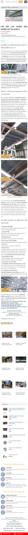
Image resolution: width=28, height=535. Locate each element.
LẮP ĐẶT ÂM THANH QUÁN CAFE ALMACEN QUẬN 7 (11, 304)
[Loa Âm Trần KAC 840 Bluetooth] (5, 452)
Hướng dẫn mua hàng (8, 528)
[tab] (3, 41)
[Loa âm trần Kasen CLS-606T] (5, 444)
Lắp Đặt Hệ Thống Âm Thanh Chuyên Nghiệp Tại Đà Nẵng (20, 344)
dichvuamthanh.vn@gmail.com (15, 315)
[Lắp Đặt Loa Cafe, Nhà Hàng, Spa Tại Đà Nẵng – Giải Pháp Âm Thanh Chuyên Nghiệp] (5, 410)
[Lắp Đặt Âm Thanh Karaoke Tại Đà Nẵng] (5, 438)
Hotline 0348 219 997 (19, 530)
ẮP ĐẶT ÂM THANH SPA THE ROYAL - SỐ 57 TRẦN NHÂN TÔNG (14, 307)
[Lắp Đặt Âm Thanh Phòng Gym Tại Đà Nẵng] (5, 430)
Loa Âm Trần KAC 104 (13, 454)
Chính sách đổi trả (7, 530)
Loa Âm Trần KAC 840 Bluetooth (15, 447)
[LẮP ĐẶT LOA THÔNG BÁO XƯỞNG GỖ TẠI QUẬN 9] (14, 21)
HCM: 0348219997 (6, 533)
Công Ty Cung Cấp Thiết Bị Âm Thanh (14, 526)
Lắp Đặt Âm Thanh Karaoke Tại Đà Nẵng (6, 393)
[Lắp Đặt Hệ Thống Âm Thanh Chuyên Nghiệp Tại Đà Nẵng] (5, 418)
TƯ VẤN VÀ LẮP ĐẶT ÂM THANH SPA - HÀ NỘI (10, 305)
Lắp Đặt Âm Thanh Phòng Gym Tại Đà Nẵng (20, 369)
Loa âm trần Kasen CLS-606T (15, 440)
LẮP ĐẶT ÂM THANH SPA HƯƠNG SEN (9, 306)
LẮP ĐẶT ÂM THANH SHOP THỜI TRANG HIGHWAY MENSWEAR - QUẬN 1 (20, 393)
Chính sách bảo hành (20, 528)
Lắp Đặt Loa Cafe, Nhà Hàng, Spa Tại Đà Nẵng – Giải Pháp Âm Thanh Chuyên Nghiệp (6, 344)
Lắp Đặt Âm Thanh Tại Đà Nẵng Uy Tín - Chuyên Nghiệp (6, 369)
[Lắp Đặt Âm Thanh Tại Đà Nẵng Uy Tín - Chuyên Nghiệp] (5, 424)
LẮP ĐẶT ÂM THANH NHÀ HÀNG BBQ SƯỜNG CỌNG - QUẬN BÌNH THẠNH (13, 302)
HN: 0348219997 (20, 533)
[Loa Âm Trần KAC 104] (5, 458)
